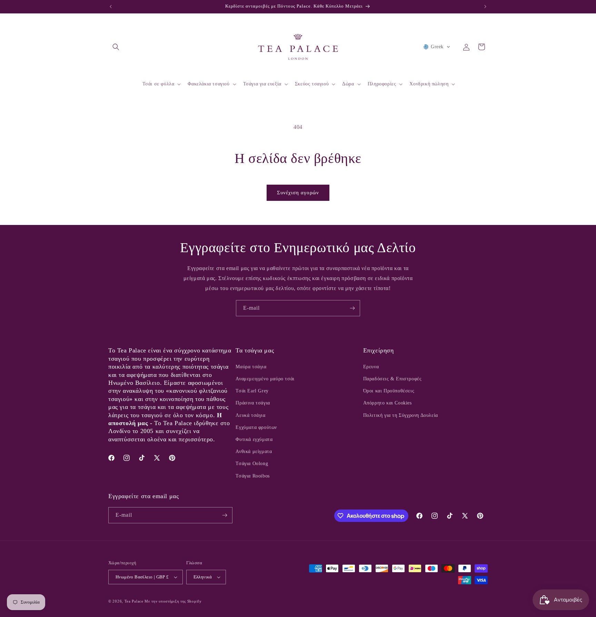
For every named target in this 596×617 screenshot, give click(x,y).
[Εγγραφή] (352, 308)
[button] (115, 46)
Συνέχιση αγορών (298, 192)
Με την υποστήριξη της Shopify (173, 601)
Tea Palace (134, 601)
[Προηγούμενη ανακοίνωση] (110, 6)
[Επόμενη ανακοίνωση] (485, 6)
